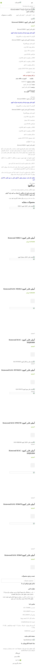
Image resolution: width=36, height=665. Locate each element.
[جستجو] (2, 6)
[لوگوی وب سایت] (18, 2)
